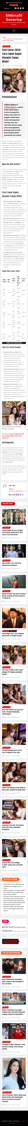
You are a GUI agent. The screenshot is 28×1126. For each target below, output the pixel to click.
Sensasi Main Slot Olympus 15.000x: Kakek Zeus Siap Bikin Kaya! (12, 865)
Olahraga (16, 927)
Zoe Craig (7, 65)
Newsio (10, 1123)
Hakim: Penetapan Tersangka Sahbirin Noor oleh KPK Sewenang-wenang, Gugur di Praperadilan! (14, 892)
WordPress (22, 1121)
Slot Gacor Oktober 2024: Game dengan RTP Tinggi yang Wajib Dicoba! (12, 672)
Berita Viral (7, 926)
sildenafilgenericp (10, 107)
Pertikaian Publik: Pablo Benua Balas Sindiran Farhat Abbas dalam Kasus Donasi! (13, 908)
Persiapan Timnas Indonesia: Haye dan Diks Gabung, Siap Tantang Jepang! (13, 1046)
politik (23, 927)
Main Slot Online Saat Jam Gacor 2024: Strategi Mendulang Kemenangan (12, 711)
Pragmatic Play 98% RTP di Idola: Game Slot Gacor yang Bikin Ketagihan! (13, 827)
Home (4, 37)
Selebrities (7, 930)
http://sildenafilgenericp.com (17, 491)
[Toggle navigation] (14, 30)
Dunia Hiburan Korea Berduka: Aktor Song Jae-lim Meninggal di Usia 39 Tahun (13, 886)
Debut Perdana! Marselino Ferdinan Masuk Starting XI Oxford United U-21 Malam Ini (14, 596)
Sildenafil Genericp (14, 17)
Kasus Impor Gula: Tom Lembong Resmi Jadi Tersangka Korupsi (13, 634)
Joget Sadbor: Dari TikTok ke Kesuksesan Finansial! (11, 564)
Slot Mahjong (23, 931)
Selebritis (14, 931)
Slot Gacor (10, 941)
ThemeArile (17, 1123)
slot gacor (18, 931)
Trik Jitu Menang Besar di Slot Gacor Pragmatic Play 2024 (12, 751)
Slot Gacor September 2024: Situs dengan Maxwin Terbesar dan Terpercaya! (13, 436)
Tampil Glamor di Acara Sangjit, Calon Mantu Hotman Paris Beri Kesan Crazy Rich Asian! (12, 532)
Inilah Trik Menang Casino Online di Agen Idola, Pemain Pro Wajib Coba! (14, 789)
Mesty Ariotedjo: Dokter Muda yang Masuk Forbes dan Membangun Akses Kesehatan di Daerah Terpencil (14, 902)
